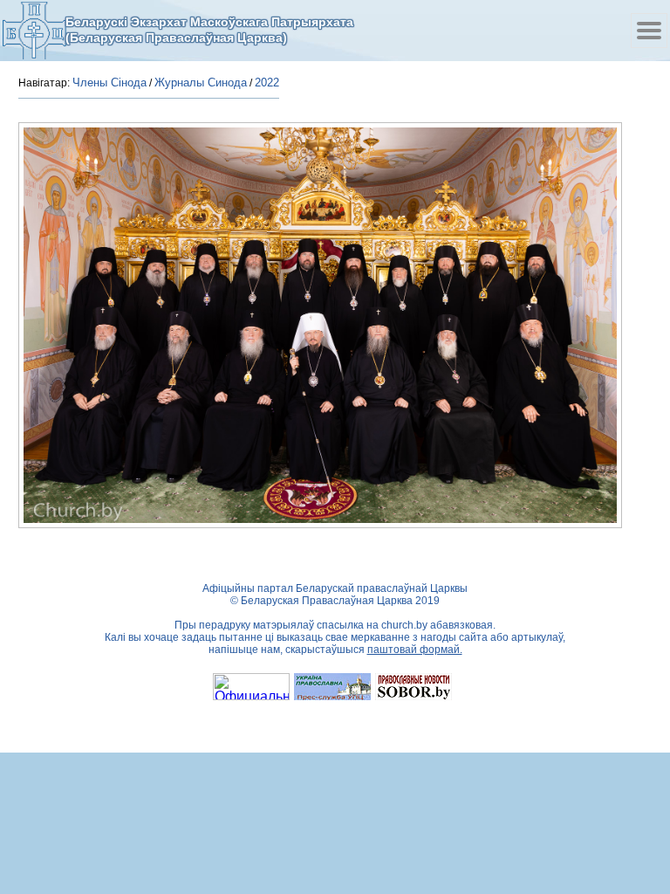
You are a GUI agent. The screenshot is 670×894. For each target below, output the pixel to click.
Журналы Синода (200, 82)
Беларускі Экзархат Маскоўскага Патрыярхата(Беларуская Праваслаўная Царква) (209, 30)
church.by (404, 625)
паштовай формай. (414, 649)
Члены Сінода (109, 82)
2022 (267, 82)
